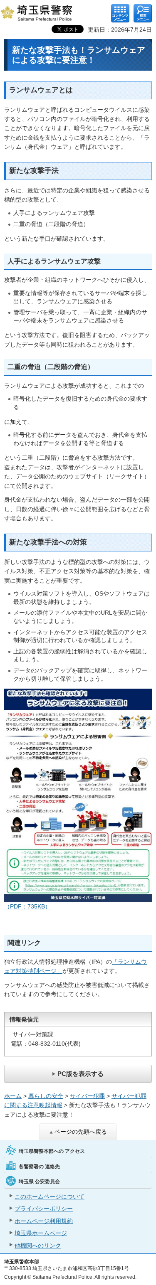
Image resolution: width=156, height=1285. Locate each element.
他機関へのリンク (38, 1245)
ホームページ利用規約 (44, 1221)
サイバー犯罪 (87, 1096)
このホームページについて (49, 1196)
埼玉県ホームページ (41, 1233)
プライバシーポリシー (44, 1208)
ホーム (13, 1096)
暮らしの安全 (45, 1096)
